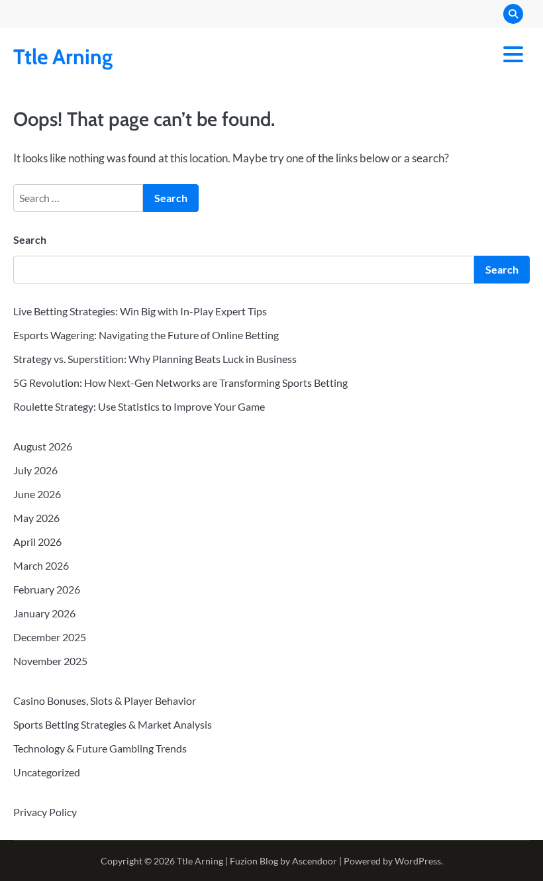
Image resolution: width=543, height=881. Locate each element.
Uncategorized (46, 772)
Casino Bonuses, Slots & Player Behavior (104, 700)
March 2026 (41, 565)
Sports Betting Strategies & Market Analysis (112, 724)
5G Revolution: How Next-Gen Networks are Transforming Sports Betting (180, 382)
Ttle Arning (63, 57)
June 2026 (37, 494)
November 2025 (50, 660)
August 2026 (42, 446)
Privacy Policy (45, 811)
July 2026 (35, 470)
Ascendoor (314, 860)
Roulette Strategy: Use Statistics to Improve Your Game (139, 406)
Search (29, 239)
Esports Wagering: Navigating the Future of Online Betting (146, 335)
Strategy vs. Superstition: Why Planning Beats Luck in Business (155, 358)
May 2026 (36, 517)
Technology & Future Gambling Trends (100, 748)
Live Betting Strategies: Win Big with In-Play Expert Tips (140, 311)
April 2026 (37, 541)
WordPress (418, 860)
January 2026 (44, 613)
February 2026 (46, 589)
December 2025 (49, 637)
